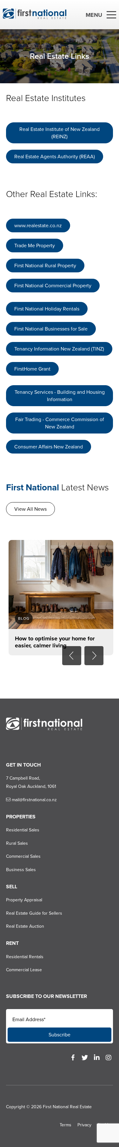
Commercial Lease (24, 969)
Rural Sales (17, 843)
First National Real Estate (67, 1106)
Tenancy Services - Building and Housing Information (60, 395)
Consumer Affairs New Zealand (48, 446)
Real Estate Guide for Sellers (34, 913)
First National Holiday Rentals (46, 308)
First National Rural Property (45, 265)
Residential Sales (22, 830)
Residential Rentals (24, 956)
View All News (30, 509)
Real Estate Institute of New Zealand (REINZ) (59, 133)
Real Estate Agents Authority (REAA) (54, 156)
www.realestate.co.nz (38, 225)
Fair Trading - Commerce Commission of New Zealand (59, 423)
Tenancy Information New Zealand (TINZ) (59, 348)
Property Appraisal (24, 900)
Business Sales (21, 869)
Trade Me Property (34, 245)
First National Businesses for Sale (51, 328)
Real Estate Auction (25, 926)
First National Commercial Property (52, 285)
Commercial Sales (23, 856)
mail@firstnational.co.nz (33, 799)
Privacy (84, 1125)
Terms (65, 1125)
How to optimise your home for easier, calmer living (55, 642)
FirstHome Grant (32, 368)
